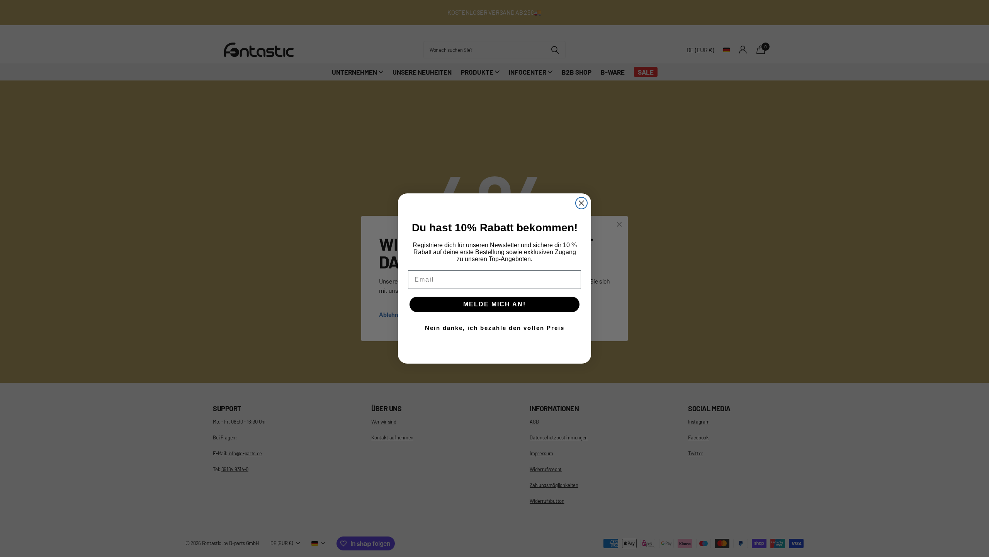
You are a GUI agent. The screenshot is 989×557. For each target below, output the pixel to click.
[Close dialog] (581, 203)
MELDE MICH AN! (494, 304)
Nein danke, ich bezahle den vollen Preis (494, 328)
